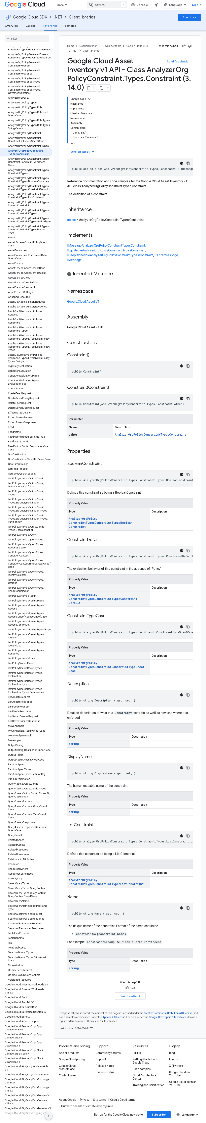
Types (126, 245)
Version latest (82, 151)
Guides (31, 26)
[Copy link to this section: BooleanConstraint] (106, 463)
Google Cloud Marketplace (67, 1067)
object (71, 220)
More (60, 5)
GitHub (137, 1053)
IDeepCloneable (78, 255)
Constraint (138, 245)
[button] (130, 274)
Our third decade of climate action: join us (87, 1106)
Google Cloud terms (122, 1099)
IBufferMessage (166, 255)
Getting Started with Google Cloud (145, 1061)
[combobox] (107, 4)
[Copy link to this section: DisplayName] (96, 757)
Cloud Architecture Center (144, 1077)
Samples (70, 26)
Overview (11, 26)
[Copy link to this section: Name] (82, 897)
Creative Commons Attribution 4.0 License (168, 1013)
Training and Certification (148, 1085)
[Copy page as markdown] (101, 88)
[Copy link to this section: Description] (93, 684)
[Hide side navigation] (48, 1116)
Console (142, 5)
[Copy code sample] (188, 163)
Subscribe (159, 1114)
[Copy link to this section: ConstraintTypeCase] (109, 616)
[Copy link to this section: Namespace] (97, 291)
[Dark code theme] (181, 163)
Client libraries (82, 17)
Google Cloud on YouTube (179, 1074)
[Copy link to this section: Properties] (96, 451)
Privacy (84, 1099)
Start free (189, 17)
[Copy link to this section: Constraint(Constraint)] (113, 387)
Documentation (88, 45)
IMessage (74, 245)
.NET (58, 17)
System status (105, 1072)
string (74, 744)
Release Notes (105, 1065)
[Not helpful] (190, 46)
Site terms (99, 1099)
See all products (69, 1053)
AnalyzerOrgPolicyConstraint (102, 245)
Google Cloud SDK (30, 17)
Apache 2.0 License (113, 1017)
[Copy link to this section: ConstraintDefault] (105, 540)
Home (70, 45)
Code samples (142, 1069)
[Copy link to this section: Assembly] (92, 317)
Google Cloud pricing (72, 1059)
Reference (50, 26)
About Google (67, 1099)
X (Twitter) (176, 1065)
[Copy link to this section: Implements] (97, 235)
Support (101, 1059)
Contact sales (67, 1075)
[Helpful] (184, 46)
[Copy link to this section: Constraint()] (93, 355)
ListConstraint (132, 884)
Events (173, 1059)
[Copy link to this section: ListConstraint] (98, 825)
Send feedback (177, 61)
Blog (172, 1053)
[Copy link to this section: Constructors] (102, 343)
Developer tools (112, 45)
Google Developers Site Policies (167, 1017)
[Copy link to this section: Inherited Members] (118, 274)
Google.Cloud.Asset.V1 (83, 301)
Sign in (196, 4)
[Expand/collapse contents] (89, 99)
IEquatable (74, 250)
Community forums (108, 1053)
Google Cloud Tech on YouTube (183, 1083)
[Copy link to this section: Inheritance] (96, 209)
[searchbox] (27, 38)
